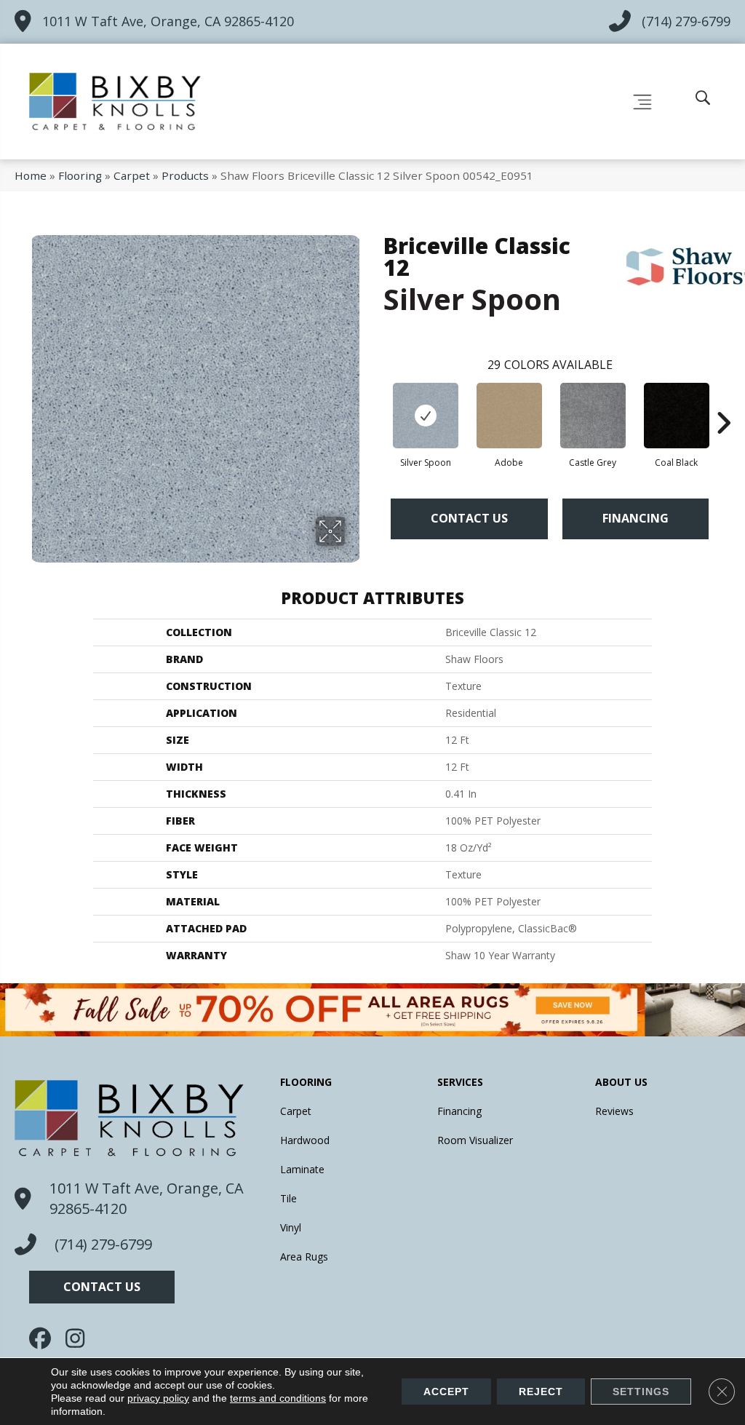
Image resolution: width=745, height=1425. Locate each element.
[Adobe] (509, 415)
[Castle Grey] (593, 415)
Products (185, 175)
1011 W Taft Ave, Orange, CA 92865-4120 (168, 21)
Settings (641, 1391)
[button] (102, 1287)
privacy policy (158, 1398)
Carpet (131, 175)
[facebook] (43, 1338)
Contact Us (469, 518)
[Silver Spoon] (425, 415)
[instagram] (80, 1338)
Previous (376, 401)
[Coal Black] (676, 415)
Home (31, 175)
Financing (635, 518)
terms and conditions (278, 1398)
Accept (446, 1391)
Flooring (80, 175)
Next (723, 401)
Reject (541, 1391)
